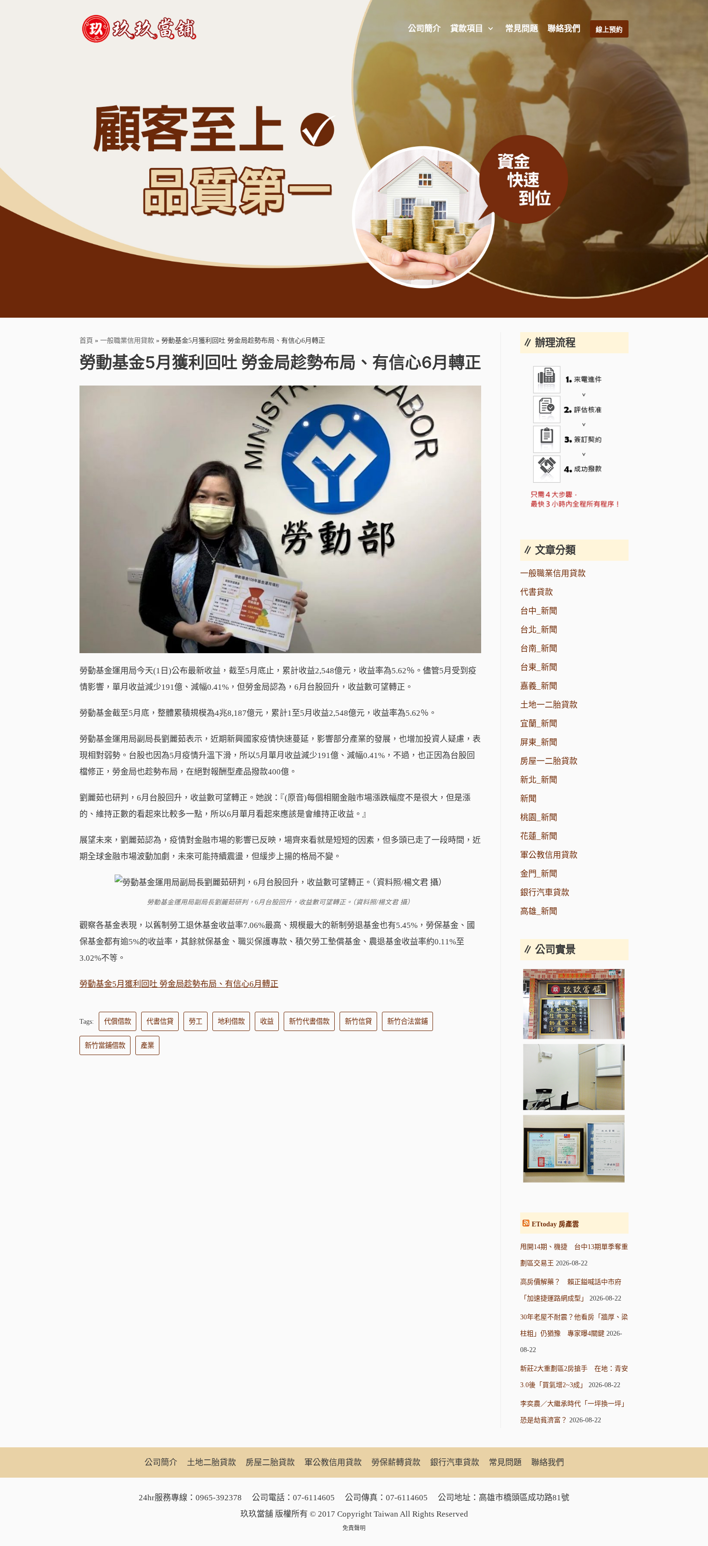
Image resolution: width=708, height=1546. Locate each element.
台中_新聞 (538, 611)
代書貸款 (536, 592)
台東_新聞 (538, 667)
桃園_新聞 (538, 817)
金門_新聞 (538, 873)
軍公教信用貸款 (548, 855)
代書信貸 (159, 1021)
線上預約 (609, 29)
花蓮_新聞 (538, 836)
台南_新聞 (538, 648)
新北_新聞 (538, 780)
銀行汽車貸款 (544, 892)
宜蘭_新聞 (538, 723)
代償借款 (117, 1021)
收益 (267, 1021)
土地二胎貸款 (211, 1462)
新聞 (528, 798)
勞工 (195, 1021)
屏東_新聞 (538, 742)
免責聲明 (354, 1528)
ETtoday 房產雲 (555, 1224)
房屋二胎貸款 (270, 1462)
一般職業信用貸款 (127, 340)
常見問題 (521, 28)
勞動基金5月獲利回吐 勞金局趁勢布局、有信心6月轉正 (178, 984)
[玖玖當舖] (142, 29)
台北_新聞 (538, 629)
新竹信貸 (358, 1021)
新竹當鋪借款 (105, 1045)
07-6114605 (314, 1497)
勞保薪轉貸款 (395, 1462)
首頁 (86, 340)
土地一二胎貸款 (548, 704)
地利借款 (231, 1021)
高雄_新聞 (538, 911)
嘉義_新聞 (538, 686)
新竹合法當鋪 (407, 1021)
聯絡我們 (564, 28)
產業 (147, 1045)
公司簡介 (424, 28)
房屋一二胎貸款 (548, 761)
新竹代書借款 (309, 1021)
